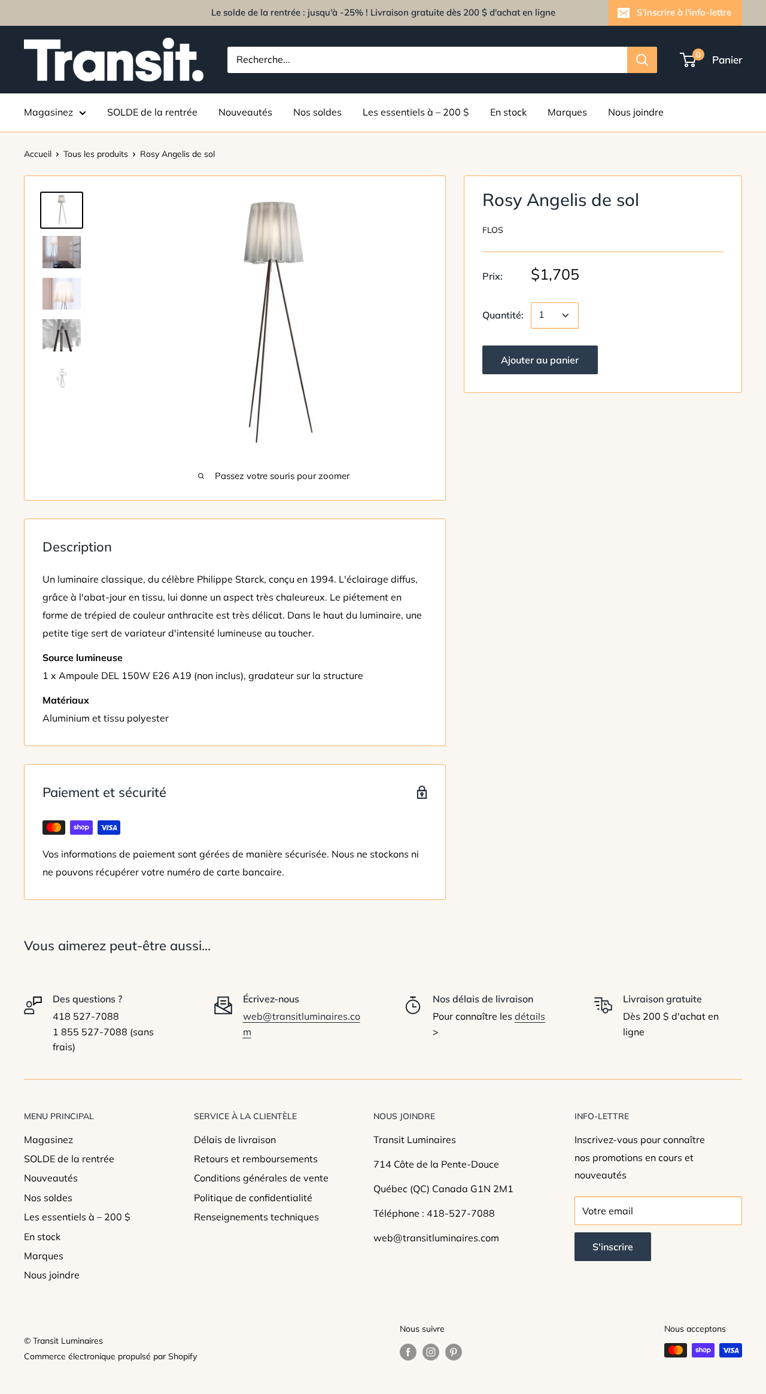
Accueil (37, 154)
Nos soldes (317, 112)
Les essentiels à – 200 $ (416, 112)
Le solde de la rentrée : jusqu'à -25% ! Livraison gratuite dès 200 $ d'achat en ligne (383, 12)
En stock (508, 112)
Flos (492, 230)
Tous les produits (95, 154)
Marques (567, 112)
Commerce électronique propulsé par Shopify (110, 1356)
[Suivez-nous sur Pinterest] (453, 1351)
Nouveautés (245, 112)
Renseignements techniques (256, 1217)
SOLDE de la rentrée (152, 112)
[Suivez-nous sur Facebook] (408, 1351)
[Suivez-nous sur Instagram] (430, 1351)
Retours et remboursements (256, 1159)
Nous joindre (636, 112)
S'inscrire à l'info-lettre (684, 12)
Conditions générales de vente (261, 1178)
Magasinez (48, 112)
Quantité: (503, 315)
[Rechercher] (642, 60)
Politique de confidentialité (253, 1198)
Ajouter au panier (540, 360)
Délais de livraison (235, 1139)
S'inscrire (612, 1247)
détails (530, 1016)
